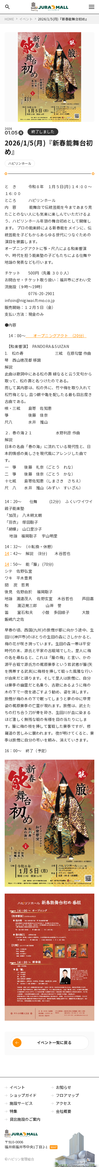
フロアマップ (67, 1095)
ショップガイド (23, 1095)
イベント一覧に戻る (54, 1042)
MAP (54, 1147)
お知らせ (63, 1087)
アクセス (63, 1103)
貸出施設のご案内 (25, 1119)
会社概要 (63, 1111)
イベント (17, 1087)
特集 (13, 1111)
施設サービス (21, 1103)
